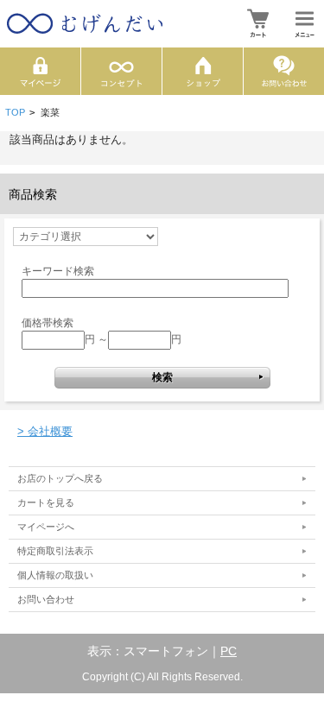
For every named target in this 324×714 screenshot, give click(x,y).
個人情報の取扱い (55, 575)
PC (228, 651)
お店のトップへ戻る (60, 478)
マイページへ (45, 526)
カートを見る (45, 502)
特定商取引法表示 (55, 551)
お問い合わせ (45, 599)
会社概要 (45, 431)
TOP (15, 112)
